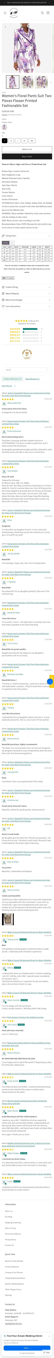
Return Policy (10, 1228)
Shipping (4, 114)
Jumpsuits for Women (14, 1272)
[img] (27, 320)
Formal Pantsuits (12, 1267)
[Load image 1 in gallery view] (12, 82)
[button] (5, 13)
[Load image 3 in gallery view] (41, 82)
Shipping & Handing (13, 1222)
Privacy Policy (10, 1239)
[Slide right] (51, 82)
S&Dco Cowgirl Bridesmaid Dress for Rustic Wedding (29, 932)
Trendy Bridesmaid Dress (15, 1278)
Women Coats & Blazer (14, 1261)
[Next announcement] (49, 3)
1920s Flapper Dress (13, 1289)
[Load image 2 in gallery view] (27, 82)
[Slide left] (3, 82)
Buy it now (27, 156)
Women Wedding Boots (14, 1284)
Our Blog (8, 1217)
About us (8, 1211)
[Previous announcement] (4, 3)
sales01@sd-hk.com (13, 1323)
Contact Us (9, 1245)
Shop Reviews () (32, 379)
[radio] (4, 127)
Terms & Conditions (13, 1234)
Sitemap (8, 1295)
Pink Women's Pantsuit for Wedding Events (25, 1017)
